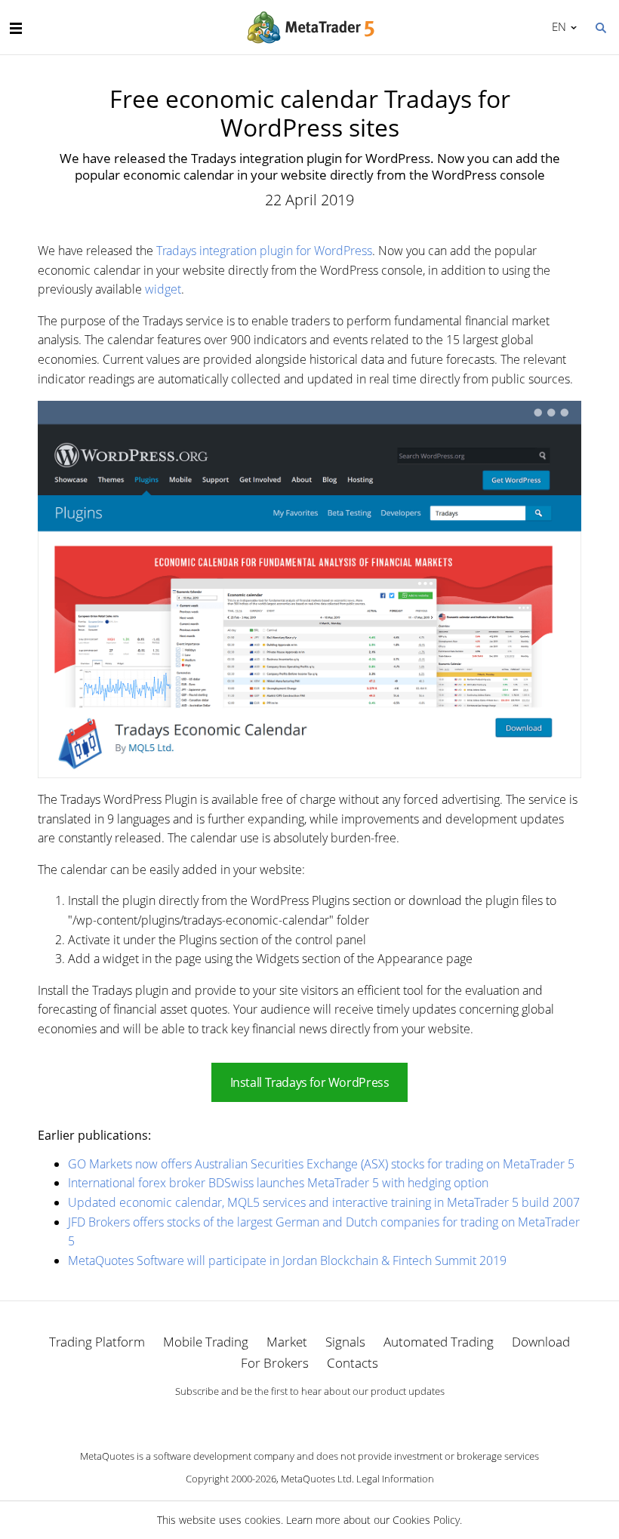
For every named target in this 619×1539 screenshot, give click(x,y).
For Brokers (275, 1362)
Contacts (352, 1362)
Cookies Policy (426, 1520)
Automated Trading (438, 1341)
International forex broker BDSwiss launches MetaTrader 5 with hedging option (278, 1182)
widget (163, 289)
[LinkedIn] (309, 1417)
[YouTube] (334, 1417)
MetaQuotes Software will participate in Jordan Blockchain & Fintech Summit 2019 (287, 1260)
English (556, 26)
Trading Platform (97, 1341)
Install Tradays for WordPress (310, 1082)
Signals (345, 1341)
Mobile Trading (205, 1341)
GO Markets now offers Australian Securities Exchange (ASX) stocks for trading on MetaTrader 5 (321, 1164)
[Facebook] (285, 1417)
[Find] (600, 26)
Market (286, 1341)
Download (541, 1341)
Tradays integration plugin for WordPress (264, 250)
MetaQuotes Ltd (316, 1478)
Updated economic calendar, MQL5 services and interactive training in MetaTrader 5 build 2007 (324, 1202)
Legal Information (395, 1478)
